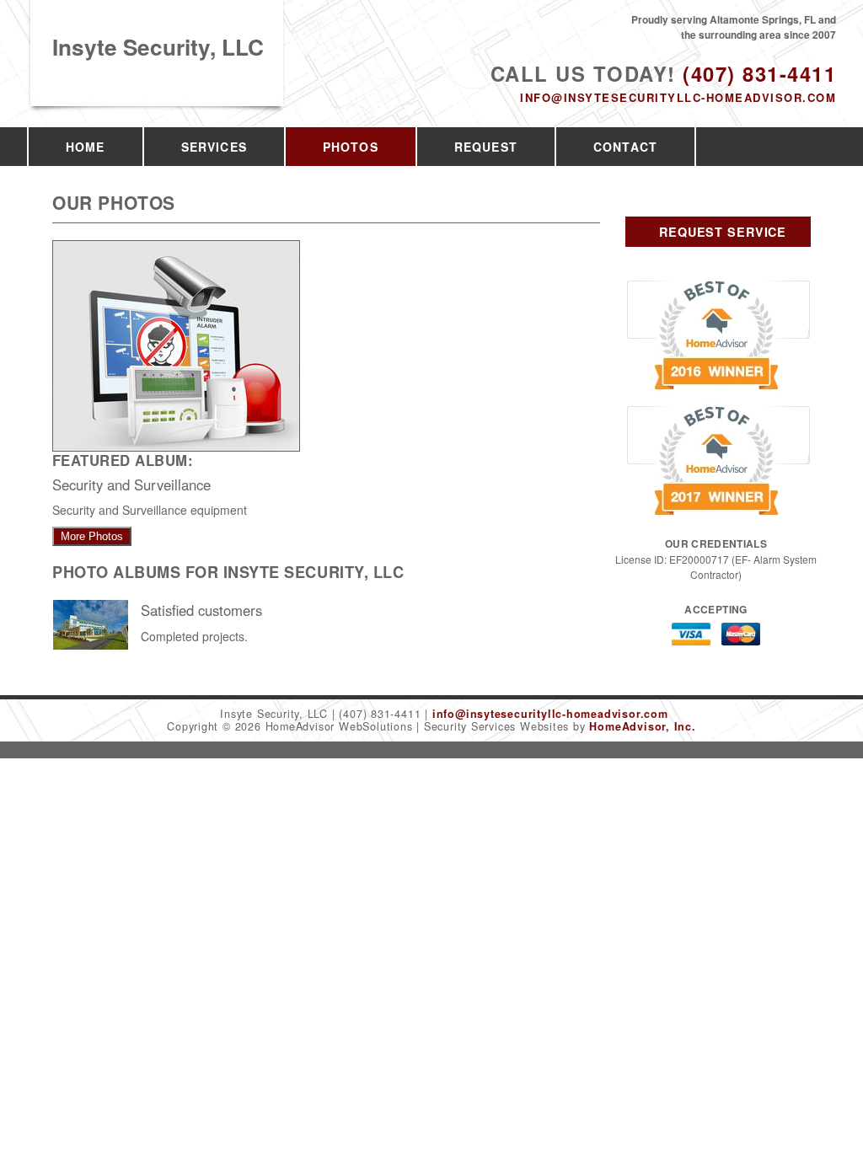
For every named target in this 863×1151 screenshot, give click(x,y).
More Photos (92, 536)
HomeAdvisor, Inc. (642, 726)
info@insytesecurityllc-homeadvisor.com (678, 97)
